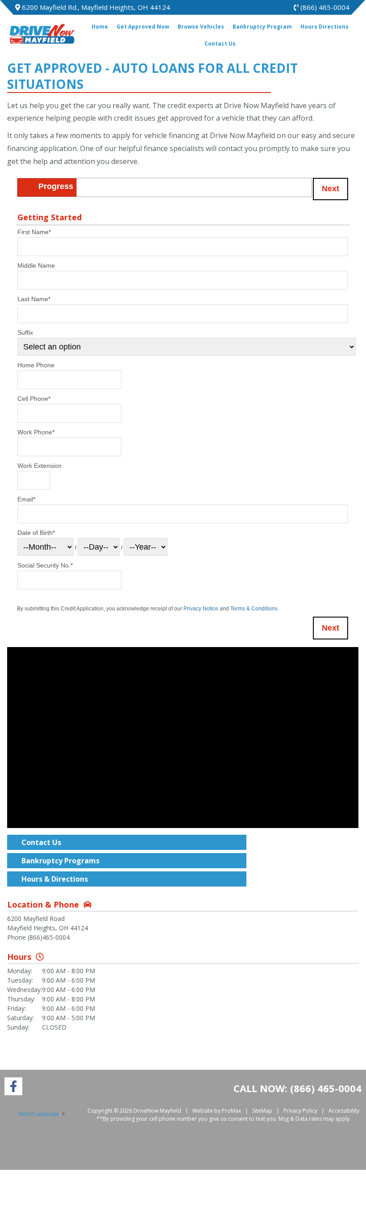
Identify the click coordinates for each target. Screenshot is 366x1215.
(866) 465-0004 (324, 7)
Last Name (33, 299)
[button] (330, 189)
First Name (34, 231)
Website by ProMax (216, 1110)
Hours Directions (324, 26)
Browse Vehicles (201, 26)
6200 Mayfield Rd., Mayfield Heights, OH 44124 (95, 7)
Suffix (25, 332)
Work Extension (39, 465)
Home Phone (35, 365)
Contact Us (220, 43)
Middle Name (36, 265)
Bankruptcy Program (262, 26)
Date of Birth (36, 532)
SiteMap (262, 1110)
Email (26, 499)
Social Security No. (45, 565)
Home (100, 26)
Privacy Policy (300, 1110)
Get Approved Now (142, 26)
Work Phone (35, 432)
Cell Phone (33, 398)
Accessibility (344, 1110)
